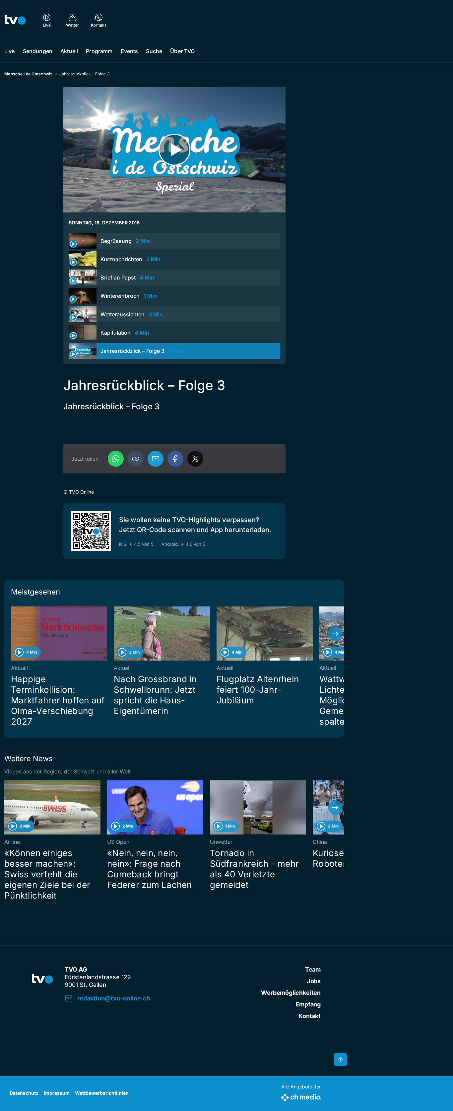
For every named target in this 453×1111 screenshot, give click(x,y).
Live (9, 51)
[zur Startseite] (15, 20)
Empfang (308, 1004)
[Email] (155, 459)
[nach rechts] (335, 633)
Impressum (57, 1093)
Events (129, 51)
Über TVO (182, 51)
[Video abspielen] (174, 149)
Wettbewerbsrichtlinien (102, 1093)
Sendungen (37, 51)
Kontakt (309, 1015)
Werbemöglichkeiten (291, 992)
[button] (136, 459)
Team (313, 969)
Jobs (314, 981)
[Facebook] (175, 459)
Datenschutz (24, 1093)
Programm (99, 51)
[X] (195, 459)
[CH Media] (301, 1096)
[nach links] (13, 633)
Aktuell (69, 51)
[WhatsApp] (116, 459)
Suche (154, 51)
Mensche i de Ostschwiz (28, 73)
